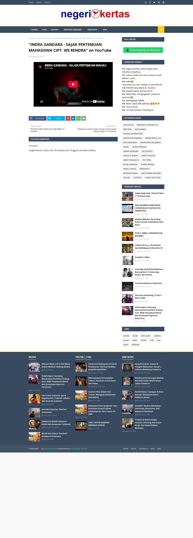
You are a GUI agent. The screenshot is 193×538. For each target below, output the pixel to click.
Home (31, 2)
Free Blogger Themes (78, 448)
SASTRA (126, 336)
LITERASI (157, 336)
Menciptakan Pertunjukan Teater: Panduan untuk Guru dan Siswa (102, 381)
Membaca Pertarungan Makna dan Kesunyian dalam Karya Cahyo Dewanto (149, 381)
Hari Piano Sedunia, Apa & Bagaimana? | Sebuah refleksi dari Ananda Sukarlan (56, 398)
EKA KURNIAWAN (130, 142)
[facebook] (150, 2)
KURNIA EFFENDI (147, 164)
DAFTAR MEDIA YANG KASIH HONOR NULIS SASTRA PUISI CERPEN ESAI (148, 208)
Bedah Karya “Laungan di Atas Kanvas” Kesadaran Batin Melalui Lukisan (149, 394)
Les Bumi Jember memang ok (139, 110)
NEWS (135, 340)
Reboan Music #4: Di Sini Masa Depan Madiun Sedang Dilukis (56, 365)
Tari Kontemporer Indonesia (148, 283)
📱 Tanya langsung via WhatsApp (143, 50)
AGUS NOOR (128, 125)
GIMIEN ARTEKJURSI (130, 151)
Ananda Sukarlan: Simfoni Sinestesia (54, 410)
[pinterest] (163, 2)
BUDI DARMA (140, 129)
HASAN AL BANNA (130, 155)
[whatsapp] (145, 2)
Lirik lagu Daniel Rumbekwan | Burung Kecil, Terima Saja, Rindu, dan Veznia (149, 272)
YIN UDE (126, 177)
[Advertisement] (85, 494)
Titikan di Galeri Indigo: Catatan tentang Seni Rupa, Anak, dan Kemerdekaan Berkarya (148, 423)
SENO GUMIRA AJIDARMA (151, 173)
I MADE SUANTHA (148, 155)
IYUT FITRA (147, 160)
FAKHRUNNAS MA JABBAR (150, 142)
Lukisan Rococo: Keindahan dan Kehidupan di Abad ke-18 (148, 246)
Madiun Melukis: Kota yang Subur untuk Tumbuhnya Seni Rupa (149, 222)
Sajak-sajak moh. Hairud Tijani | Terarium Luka (149, 194)
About (38, 2)
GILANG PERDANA (139, 147)
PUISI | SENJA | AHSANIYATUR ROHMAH (148, 234)
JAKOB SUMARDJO (130, 164)
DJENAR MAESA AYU (153, 138)
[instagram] (159, 2)
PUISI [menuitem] (44, 29)
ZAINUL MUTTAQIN (153, 177)
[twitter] (154, 2)
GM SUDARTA (147, 151)
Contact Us (143, 448)
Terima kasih (132, 106)
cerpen (126, 340)
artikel (125, 344)
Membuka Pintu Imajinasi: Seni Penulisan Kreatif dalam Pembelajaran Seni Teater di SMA (102, 409)
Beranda (32, 38)
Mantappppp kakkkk (135, 100)
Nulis (152, 448)
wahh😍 (129, 81)
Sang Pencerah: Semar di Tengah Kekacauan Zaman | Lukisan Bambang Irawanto (148, 367)
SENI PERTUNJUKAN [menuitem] (72, 29)
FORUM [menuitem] (54, 29)
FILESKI (126, 147)
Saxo (159, 448)
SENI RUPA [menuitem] (92, 29)
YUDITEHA (137, 177)
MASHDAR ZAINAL (130, 173)
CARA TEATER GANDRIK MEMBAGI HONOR (98, 424)
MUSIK (135, 336)
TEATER (143, 340)
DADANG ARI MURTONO (133, 134)
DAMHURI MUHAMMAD (132, 138)
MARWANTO (145, 169)
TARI (151, 340)
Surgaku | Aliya (142, 257)
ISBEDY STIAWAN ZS (131, 160)
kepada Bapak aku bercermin (139, 91)
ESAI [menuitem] (105, 29)
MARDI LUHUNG (129, 169)
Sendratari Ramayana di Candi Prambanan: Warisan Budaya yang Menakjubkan (102, 367)
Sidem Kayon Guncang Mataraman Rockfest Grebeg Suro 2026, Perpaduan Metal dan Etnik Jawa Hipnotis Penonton (148, 313)
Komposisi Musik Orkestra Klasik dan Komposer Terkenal (56, 422)
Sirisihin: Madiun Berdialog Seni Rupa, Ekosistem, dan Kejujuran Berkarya (148, 408)
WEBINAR (135, 344)
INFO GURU (145, 336)
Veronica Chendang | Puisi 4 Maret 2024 (148, 296)
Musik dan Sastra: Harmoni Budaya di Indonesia (54, 434)
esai (158, 340)
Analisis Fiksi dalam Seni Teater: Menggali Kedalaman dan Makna (102, 394)
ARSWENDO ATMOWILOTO (147, 125)
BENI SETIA (127, 129)
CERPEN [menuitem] (34, 29)
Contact (47, 2)
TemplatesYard (50, 448)
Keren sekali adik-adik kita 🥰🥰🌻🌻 (143, 103)
